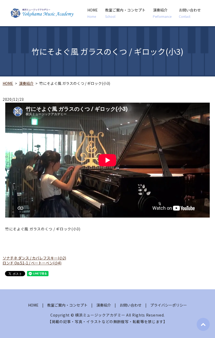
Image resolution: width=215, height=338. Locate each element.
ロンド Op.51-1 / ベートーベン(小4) (32, 262)
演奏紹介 (162, 13)
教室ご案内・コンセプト (125, 13)
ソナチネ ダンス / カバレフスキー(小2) (34, 258)
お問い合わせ (190, 13)
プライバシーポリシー (168, 305)
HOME (92, 13)
